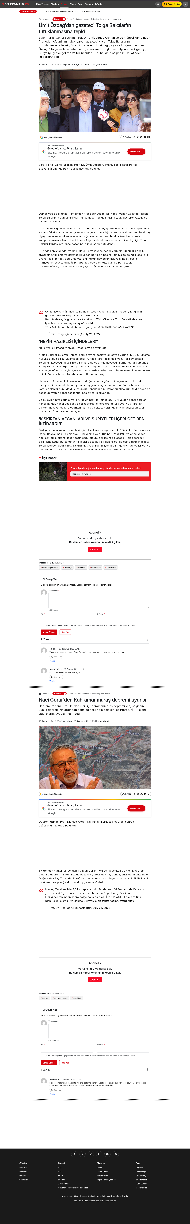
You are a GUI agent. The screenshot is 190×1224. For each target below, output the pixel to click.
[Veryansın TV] (15, 4)
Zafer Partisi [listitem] (110, 567)
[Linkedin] (99, 1154)
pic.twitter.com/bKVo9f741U (119, 327)
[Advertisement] (95, 192)
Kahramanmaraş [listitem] (60, 998)
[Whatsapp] (116, 1154)
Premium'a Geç (174, 4)
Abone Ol (95, 549)
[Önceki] (39, 11)
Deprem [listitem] (44, 998)
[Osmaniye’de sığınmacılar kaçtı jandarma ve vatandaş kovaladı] (95, 471)
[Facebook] (74, 1154)
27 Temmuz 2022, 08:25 (69, 649)
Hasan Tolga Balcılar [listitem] (49, 567)
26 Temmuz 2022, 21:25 (74, 669)
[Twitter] (82, 1154)
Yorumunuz (53, 590)
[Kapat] (148, 145)
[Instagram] (91, 1154)
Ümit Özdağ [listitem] (95, 567)
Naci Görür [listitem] (77, 998)
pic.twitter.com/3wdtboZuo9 (116, 900)
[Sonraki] (42, 11)
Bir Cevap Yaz (50, 579)
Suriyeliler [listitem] (81, 567)
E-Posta (101, 614)
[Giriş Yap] (185, 4)
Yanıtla (52, 661)
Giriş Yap (65, 632)
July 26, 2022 (92, 334)
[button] (64, 19)
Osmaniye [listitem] (67, 567)
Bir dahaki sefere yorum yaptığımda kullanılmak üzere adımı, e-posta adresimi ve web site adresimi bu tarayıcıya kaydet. (89, 625)
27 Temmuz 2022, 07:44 (70, 1079)
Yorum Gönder (49, 632)
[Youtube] (107, 1154)
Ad (43, 614)
